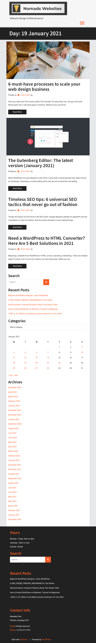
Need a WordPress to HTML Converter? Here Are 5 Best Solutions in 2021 (46, 240)
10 (82, 352)
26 (25, 368)
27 (37, 368)
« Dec (10, 375)
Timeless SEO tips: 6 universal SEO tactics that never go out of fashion (42, 201)
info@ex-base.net (22, 626)
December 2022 (14, 410)
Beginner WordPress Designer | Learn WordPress (28, 295)
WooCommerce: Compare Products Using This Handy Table (32, 304)
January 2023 (14, 406)
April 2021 (12, 501)
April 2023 (12, 392)
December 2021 (14, 465)
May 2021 (12, 497)
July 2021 (12, 488)
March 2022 (13, 451)
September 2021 (15, 478)
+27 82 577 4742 (23, 630)
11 (14, 358)
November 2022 (14, 415)
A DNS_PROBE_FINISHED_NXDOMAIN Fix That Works (30, 300)
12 (25, 358)
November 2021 (14, 469)
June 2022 (12, 437)
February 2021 (14, 510)
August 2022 (13, 428)
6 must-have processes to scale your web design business (44, 86)
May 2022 (12, 442)
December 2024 (14, 387)
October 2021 (13, 474)
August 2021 (13, 483)
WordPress (46, 639)
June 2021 (12, 492)
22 (59, 363)
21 (48, 363)
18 (14, 363)
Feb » (16, 375)
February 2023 (14, 401)
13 (37, 358)
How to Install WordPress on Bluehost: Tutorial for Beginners (33, 309)
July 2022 (12, 433)
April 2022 (12, 447)
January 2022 (14, 460)
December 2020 (14, 519)
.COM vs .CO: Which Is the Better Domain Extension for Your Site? (35, 314)
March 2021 (13, 506)
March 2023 (13, 397)
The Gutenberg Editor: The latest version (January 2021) (40, 162)
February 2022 (14, 456)
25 (14, 368)
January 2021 (14, 515)
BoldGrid (23, 639)
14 (48, 358)
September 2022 (15, 424)
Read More (17, 112)
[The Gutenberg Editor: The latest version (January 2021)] (48, 136)
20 (37, 363)
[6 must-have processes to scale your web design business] (48, 60)
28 (48, 368)
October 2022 (13, 419)
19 (25, 363)
